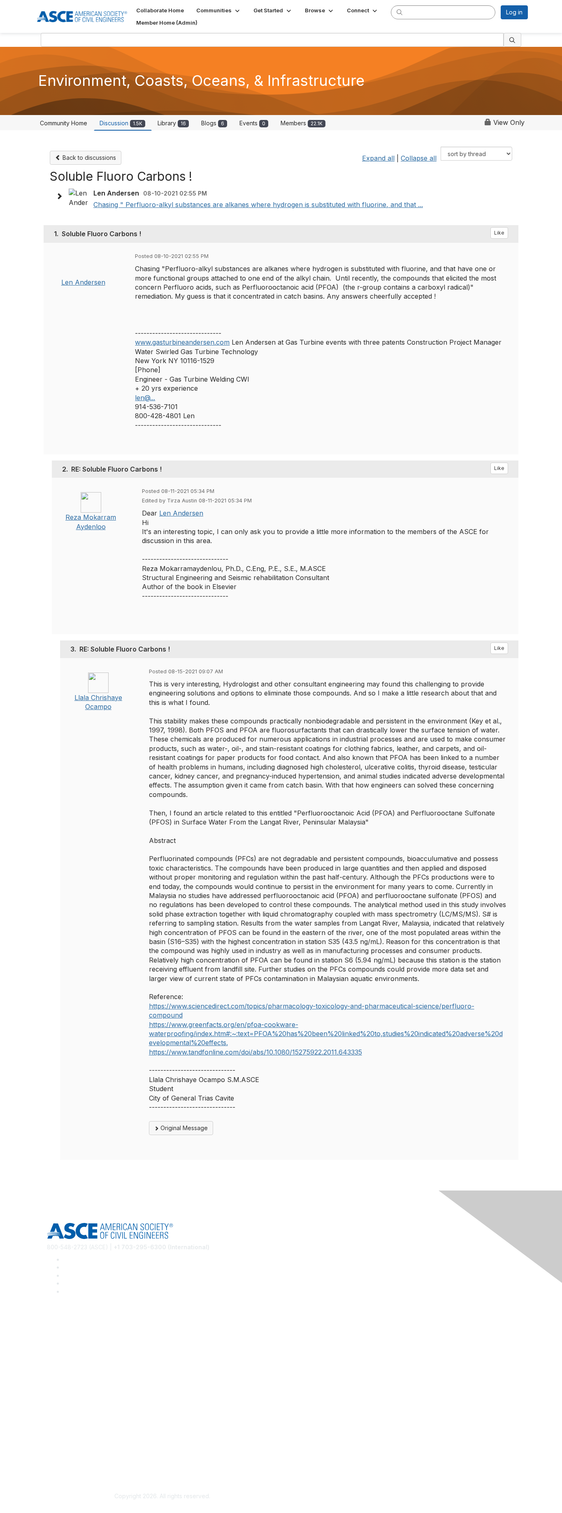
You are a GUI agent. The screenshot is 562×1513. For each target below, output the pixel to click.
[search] (399, 11)
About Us (59, 1445)
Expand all (378, 158)
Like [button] (499, 233)
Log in (514, 12)
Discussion (121, 123)
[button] (218, 10)
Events (252, 123)
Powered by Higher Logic (399, 1496)
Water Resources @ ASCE (82, 1326)
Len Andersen (83, 282)
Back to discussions (88, 157)
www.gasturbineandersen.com (182, 342)
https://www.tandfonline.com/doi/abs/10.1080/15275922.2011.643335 (255, 1052)
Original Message (183, 1127)
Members (302, 123)
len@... (145, 398)
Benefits (58, 1398)
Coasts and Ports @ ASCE (82, 1338)
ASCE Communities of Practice (88, 1350)
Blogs (212, 123)
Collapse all (419, 158)
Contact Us (62, 1410)
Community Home (63, 123)
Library (172, 123)
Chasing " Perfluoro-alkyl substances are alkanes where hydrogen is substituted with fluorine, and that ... (258, 204)
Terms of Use (65, 1457)
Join (52, 1385)
